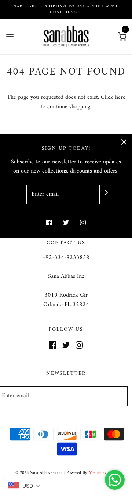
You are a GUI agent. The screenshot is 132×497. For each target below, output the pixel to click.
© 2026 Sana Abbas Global (39, 473)
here (120, 97)
